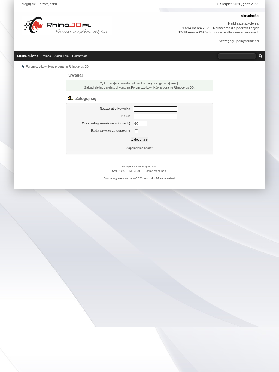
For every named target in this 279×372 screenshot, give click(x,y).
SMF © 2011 (135, 170)
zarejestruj (50, 4)
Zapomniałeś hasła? (139, 148)
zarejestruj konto (115, 87)
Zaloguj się (28, 4)
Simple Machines (155, 170)
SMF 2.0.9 (118, 170)
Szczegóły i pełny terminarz (239, 41)
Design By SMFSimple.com (139, 166)
